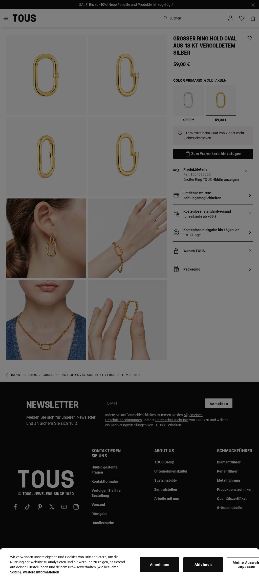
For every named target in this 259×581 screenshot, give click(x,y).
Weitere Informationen (41, 572)
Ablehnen (203, 565)
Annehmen (159, 565)
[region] (129, 564)
